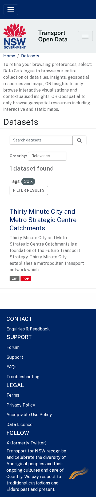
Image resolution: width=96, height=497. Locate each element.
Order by (18, 156)
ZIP (14, 279)
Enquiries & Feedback (28, 329)
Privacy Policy (20, 405)
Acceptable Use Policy (29, 414)
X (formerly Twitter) (26, 442)
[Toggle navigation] (10, 9)
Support (14, 357)
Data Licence (19, 424)
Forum (12, 347)
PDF (25, 279)
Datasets (30, 55)
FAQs (11, 366)
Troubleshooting (22, 376)
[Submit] (79, 140)
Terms (12, 395)
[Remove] (31, 181)
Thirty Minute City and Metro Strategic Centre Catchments (43, 220)
